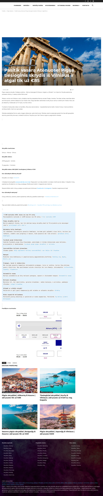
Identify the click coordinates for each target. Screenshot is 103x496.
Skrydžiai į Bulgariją (8, 465)
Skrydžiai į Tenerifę (76, 465)
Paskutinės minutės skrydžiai (46, 392)
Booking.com (57, 257)
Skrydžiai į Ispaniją (8, 460)
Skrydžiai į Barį (74, 460)
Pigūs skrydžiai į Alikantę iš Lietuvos (9, 392)
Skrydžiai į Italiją (7, 448)
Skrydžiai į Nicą (41, 465)
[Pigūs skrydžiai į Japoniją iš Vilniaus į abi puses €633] (57, 416)
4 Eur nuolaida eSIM (48, 217)
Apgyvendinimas (50, 5)
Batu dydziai (68, 483)
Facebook (40, 188)
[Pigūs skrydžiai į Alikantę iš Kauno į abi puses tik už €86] (19, 380)
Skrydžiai (26, 5)
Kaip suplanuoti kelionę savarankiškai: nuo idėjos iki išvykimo (36, 250)
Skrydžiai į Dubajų (75, 446)
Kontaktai (85, 5)
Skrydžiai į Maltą (8, 455)
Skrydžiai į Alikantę (76, 453)
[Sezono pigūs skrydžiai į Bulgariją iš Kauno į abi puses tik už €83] (19, 416)
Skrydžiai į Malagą (41, 460)
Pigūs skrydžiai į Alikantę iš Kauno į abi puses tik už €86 (18, 396)
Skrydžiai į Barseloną (42, 446)
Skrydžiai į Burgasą (76, 458)
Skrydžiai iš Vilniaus (19, 65)
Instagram (48, 188)
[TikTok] (90, 1)
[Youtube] (93, 1)
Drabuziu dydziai (77, 483)
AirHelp (57, 290)
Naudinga (76, 5)
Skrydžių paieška (38, 5)
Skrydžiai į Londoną (42, 455)
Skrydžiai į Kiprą (7, 453)
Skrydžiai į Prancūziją (9, 470)
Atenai (9, 362)
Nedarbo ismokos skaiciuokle (47, 483)
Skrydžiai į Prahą (41, 462)
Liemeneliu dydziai (88, 483)
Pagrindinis (17, 5)
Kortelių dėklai (60, 483)
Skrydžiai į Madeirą (8, 467)
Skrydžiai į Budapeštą (42, 458)
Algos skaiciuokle (20, 483)
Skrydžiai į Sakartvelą (9, 475)
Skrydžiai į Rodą (75, 455)
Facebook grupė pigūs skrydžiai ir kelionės (39, 244)
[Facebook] (85, 1)
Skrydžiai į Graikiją (8, 462)
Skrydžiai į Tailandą (8, 458)
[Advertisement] (51, 24)
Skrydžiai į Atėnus (75, 462)
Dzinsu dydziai (20, 484)
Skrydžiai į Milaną (41, 453)
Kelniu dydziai (10, 484)
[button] (92, 5)
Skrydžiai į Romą (41, 448)
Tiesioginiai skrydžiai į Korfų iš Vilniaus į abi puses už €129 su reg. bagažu (56, 397)
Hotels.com (7, 259)
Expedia (5, 269)
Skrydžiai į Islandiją (8, 472)
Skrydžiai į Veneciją (76, 450)
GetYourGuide (68, 267)
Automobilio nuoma (64, 5)
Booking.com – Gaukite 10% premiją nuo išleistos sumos (45, 205)
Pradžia (3, 11)
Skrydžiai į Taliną (75, 448)
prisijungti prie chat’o (17, 225)
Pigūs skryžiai (10, 11)
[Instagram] (88, 1)
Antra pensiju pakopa (32, 483)
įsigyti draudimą (16, 284)
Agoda (64, 257)
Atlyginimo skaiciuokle (8, 483)
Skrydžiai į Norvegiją (9, 450)
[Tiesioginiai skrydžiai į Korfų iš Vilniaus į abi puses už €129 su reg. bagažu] (57, 380)
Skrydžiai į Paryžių (41, 450)
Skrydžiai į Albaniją (8, 446)
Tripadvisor (14, 269)
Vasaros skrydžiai (31, 65)
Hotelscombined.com (52, 196)
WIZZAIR (16, 178)
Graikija (15, 362)
